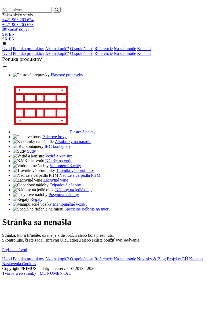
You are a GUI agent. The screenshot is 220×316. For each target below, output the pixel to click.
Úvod (7, 48)
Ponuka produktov (28, 48)
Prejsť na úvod (14, 249)
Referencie (103, 48)
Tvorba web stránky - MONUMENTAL (36, 273)
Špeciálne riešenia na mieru (87, 209)
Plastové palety (83, 132)
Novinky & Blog (151, 259)
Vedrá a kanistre (58, 156)
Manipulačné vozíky (70, 204)
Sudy (31, 151)
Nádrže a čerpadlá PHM (79, 175)
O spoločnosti (81, 48)
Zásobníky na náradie (73, 141)
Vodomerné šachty (65, 165)
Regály (36, 199)
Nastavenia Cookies (19, 263)
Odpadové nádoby (65, 185)
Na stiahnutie (125, 48)
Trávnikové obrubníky (75, 170)
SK (5, 34)
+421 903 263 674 (18, 19)
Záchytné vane (55, 180)
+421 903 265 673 (18, 24)
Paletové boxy (54, 136)
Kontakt (144, 48)
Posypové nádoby (64, 194)
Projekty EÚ (177, 259)
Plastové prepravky (67, 75)
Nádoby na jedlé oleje (73, 189)
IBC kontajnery (58, 146)
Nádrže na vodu (58, 161)
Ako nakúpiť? (57, 48)
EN (12, 34)
